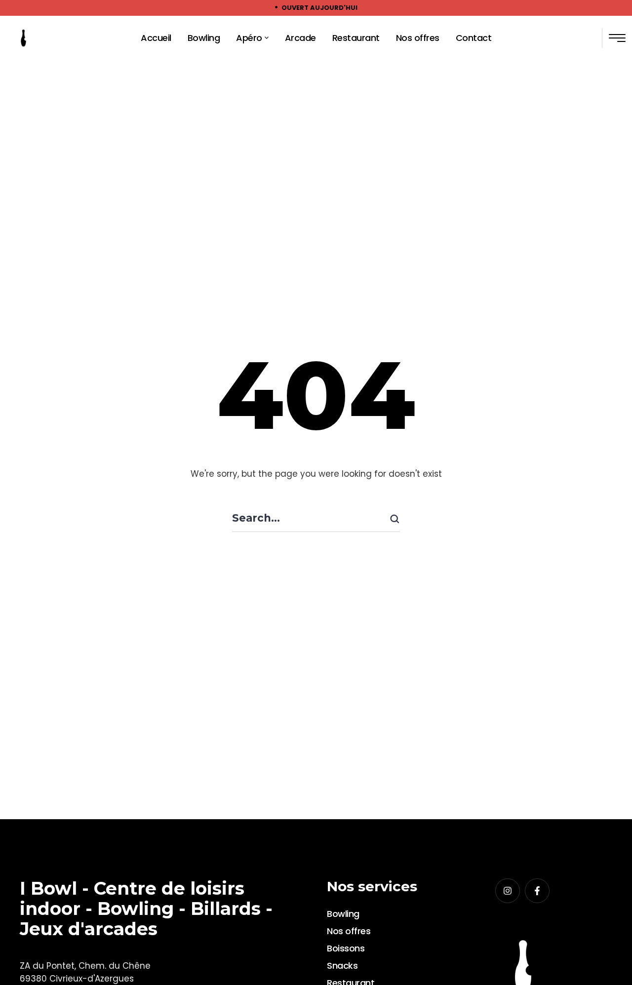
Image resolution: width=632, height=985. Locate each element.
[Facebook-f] (537, 890)
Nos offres (348, 931)
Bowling (343, 914)
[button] (267, 38)
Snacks (342, 965)
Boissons (345, 948)
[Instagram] (507, 890)
